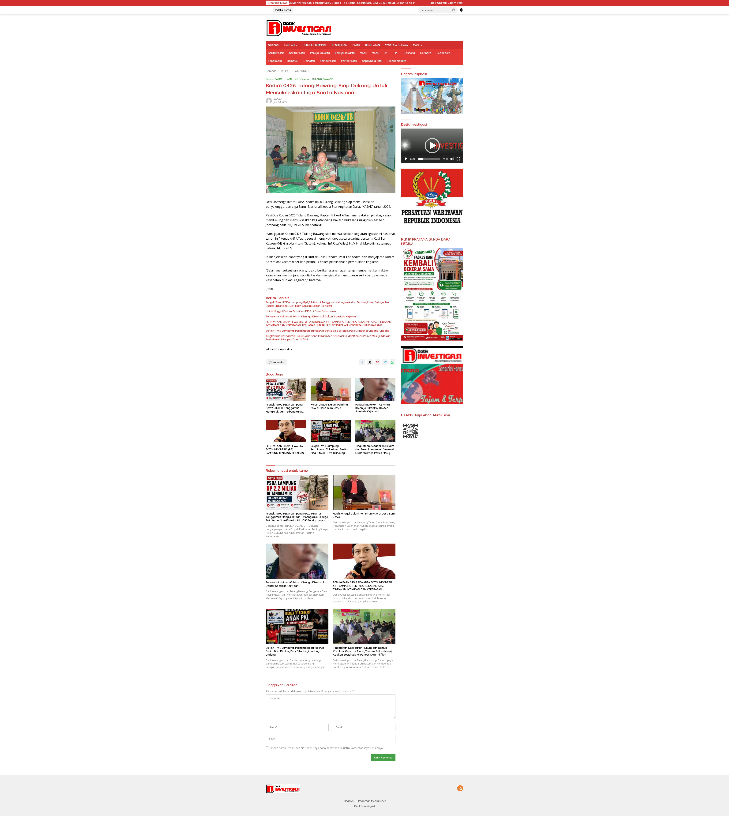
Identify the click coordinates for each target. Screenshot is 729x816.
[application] (432, 146)
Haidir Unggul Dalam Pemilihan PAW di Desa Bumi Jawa (378, 3)
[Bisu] (452, 159)
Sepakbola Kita (372, 61)
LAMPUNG (292, 79)
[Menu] (268, 10)
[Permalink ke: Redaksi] (269, 100)
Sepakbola (443, 53)
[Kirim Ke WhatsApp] (392, 362)
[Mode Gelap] (461, 10)
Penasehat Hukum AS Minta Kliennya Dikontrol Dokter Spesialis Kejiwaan (311, 316)
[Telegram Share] (385, 362)
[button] (454, 10)
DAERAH (289, 45)
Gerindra (409, 53)
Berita (269, 79)
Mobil (363, 53)
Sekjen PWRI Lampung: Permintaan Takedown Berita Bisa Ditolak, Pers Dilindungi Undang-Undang (327, 330)
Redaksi (278, 99)
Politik (356, 45)
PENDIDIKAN (339, 45)
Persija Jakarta (320, 53)
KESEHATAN (372, 45)
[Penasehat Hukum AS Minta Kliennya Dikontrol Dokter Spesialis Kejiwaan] (375, 389)
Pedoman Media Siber (372, 801)
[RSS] (460, 788)
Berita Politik (276, 53)
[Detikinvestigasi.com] (299, 27)
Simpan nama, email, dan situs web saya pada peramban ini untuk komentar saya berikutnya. (326, 748)
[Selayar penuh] (458, 159)
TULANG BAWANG (323, 79)
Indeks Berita (283, 9)
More (416, 45)
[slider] (429, 159)
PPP (386, 53)
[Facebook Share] (362, 362)
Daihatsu (292, 61)
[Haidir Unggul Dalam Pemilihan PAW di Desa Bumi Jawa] (331, 389)
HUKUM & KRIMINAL (315, 45)
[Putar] (406, 159)
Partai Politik (328, 61)
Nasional (273, 45)
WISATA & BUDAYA (396, 45)
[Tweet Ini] (370, 362)
